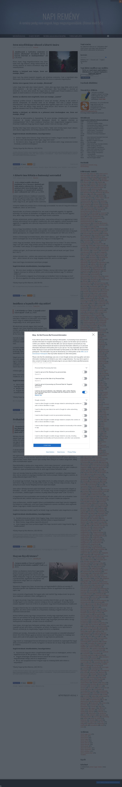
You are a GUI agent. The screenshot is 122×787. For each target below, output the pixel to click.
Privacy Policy (72, 452)
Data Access (61, 452)
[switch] (84, 372)
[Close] (94, 335)
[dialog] (61, 393)
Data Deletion (50, 452)
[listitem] (61, 368)
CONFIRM (47, 445)
